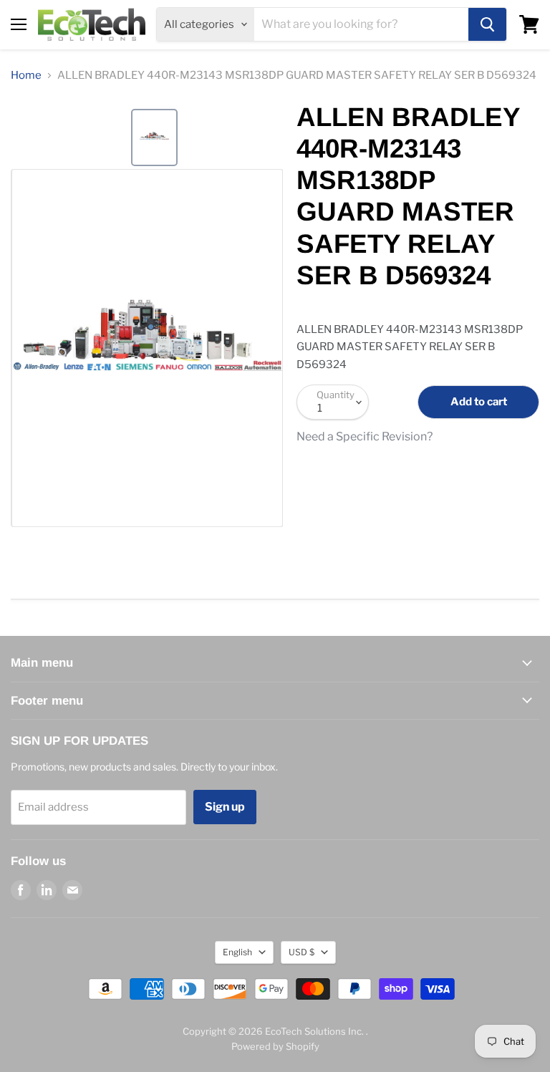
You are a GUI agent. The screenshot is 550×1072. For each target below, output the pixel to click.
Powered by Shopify (275, 1046)
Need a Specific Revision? (364, 436)
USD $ (301, 952)
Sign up (225, 806)
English (237, 952)
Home (26, 75)
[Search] (487, 24)
